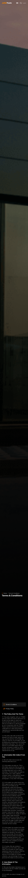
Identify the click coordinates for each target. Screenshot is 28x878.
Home (5, 593)
